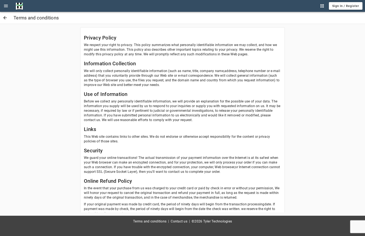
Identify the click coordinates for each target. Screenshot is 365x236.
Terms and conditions (149, 221)
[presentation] (6, 6)
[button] (6, 6)
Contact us (179, 221)
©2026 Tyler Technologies (212, 221)
